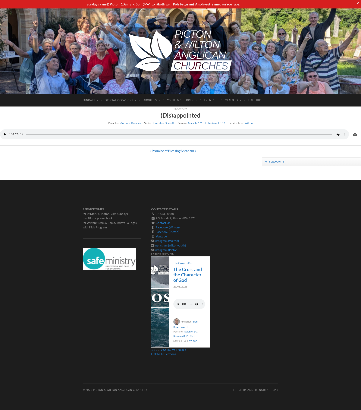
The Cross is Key (183, 263)
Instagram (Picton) (166, 250)
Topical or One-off (163, 123)
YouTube (232, 4)
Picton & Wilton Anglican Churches (120, 389)
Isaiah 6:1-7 (190, 331)
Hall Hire (255, 100)
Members (231, 100)
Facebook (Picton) (167, 232)
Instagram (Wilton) (166, 241)
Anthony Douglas (130, 123)
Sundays (89, 100)
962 (163, 349)
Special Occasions (119, 100)
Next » (182, 349)
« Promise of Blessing (165, 151)
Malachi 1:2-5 (196, 123)
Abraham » (188, 151)
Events (209, 100)
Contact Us (276, 162)
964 (174, 349)
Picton (114, 4)
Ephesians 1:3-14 (215, 123)
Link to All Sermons (163, 354)
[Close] (358, 3)
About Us (150, 100)
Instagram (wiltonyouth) (170, 245)
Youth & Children (180, 100)
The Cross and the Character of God (187, 275)
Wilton (151, 4)
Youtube (161, 236)
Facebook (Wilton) (168, 227)
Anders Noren (258, 389)
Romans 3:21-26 (183, 336)
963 (168, 349)
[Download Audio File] (355, 134)
